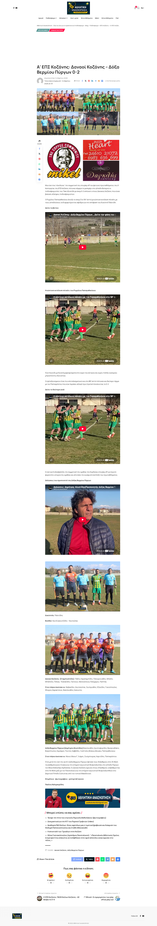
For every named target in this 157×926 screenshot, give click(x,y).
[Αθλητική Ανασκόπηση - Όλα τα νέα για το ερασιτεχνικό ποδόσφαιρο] (78, 8)
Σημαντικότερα (57, 30)
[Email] (98, 81)
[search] (138, 8)
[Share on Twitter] (85, 81)
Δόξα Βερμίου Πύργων (75, 850)
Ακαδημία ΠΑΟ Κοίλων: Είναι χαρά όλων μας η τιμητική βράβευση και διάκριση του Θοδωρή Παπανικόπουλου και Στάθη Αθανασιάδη (81, 826)
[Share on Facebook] (82, 81)
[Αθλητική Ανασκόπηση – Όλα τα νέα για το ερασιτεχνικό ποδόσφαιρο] (17, 916)
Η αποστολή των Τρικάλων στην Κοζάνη (64, 831)
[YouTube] (16, 8)
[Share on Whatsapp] (39, 164)
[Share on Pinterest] (88, 81)
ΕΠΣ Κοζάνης (43, 30)
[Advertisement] (78, 48)
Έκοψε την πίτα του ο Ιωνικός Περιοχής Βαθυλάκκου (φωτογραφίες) (77, 818)
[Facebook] (14, 8)
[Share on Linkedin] (92, 81)
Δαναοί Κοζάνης (60, 850)
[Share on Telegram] (95, 81)
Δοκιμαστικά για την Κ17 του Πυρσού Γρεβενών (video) (71, 821)
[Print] (102, 81)
